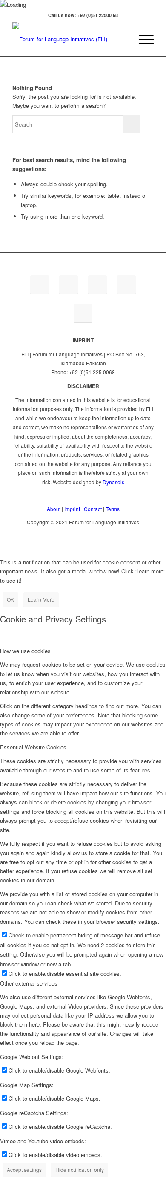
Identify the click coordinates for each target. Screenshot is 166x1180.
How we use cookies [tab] (25, 651)
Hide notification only (79, 1169)
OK (10, 599)
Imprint (72, 508)
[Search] (122, 39)
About (53, 508)
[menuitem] (122, 39)
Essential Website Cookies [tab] (33, 747)
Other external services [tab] (28, 983)
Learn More (41, 599)
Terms (113, 508)
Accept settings (24, 1169)
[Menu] (142, 39)
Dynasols (113, 482)
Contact (93, 508)
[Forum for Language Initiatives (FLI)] (68, 39)
